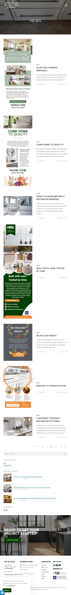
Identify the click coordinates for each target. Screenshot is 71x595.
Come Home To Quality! (50, 144)
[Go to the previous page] (33, 446)
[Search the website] (35, 453)
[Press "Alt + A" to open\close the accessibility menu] (2, 593)
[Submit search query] (65, 454)
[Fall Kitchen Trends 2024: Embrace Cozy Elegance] (8, 478)
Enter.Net (51, 587)
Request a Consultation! (51, 386)
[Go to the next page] (65, 446)
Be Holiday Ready (46, 335)
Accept (7, 590)
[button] (12, 540)
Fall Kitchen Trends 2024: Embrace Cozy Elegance (28, 476)
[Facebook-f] (4, 510)
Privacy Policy (32, 589)
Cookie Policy (11, 585)
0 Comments (41, 84)
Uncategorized (7, 465)
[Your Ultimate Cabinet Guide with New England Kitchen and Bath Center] (8, 499)
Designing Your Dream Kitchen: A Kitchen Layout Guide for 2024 (32, 487)
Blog (38, 64)
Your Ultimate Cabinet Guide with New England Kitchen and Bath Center (35, 498)
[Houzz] (6, 510)
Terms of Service (41, 589)
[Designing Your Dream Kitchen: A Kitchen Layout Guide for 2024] (8, 488)
